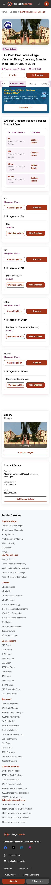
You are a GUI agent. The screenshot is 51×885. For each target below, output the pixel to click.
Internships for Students (12, 756)
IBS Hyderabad (8, 534)
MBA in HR (6, 591)
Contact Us (23, 869)
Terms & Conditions (30, 875)
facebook (5, 847)
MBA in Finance (8, 587)
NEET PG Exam (8, 658)
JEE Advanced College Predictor (15, 793)
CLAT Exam (7, 654)
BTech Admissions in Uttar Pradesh (17, 809)
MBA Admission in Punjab (13, 804)
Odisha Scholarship (10, 730)
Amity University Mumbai (12, 539)
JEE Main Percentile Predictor (14, 788)
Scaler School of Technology (14, 564)
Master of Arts (14, 275)
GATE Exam (7, 650)
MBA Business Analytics (12, 596)
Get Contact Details (25, 499)
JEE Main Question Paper (12, 712)
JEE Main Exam (8, 667)
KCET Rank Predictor (10, 780)
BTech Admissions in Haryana (14, 822)
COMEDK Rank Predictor (12, 797)
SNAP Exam (7, 672)
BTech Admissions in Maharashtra (16, 813)
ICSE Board (6, 743)
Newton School (8, 559)
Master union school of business (15, 568)
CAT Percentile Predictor (12, 784)
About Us (8, 869)
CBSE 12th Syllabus (10, 704)
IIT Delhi (5, 552)
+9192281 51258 (13, 855)
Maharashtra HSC (9, 739)
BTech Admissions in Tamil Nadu (16, 818)
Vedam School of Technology (14, 577)
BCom (10, 164)
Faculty (33, 83)
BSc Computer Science (11, 626)
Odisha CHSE (7, 748)
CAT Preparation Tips (11, 689)
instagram (29, 847)
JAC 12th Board (8, 752)
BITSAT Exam (7, 685)
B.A (8, 224)
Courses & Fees (17, 83)
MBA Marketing (8, 600)
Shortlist (13, 75)
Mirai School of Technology (13, 572)
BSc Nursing (7, 622)
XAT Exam (6, 676)
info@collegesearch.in (16, 861)
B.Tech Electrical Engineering (14, 618)
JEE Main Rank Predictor (12, 775)
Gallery (44, 83)
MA (9, 151)
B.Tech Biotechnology (11, 604)
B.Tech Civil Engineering (12, 613)
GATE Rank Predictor (10, 771)
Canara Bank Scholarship (12, 734)
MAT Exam (6, 663)
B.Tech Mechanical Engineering (15, 609)
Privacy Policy (10, 875)
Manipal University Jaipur (12, 526)
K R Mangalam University (12, 530)
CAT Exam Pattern (10, 694)
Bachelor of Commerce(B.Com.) (22, 327)
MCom (11, 177)
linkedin (21, 847)
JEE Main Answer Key (11, 717)
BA (9, 138)
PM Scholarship (8, 721)
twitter (13, 847)
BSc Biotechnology (10, 635)
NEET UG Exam (8, 680)
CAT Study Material (10, 708)
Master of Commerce (17, 379)
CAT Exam (6, 645)
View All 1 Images (25, 452)
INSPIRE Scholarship (10, 726)
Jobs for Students (9, 761)
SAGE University (8, 543)
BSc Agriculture (8, 631)
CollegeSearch (19, 4)
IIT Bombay (6, 548)
